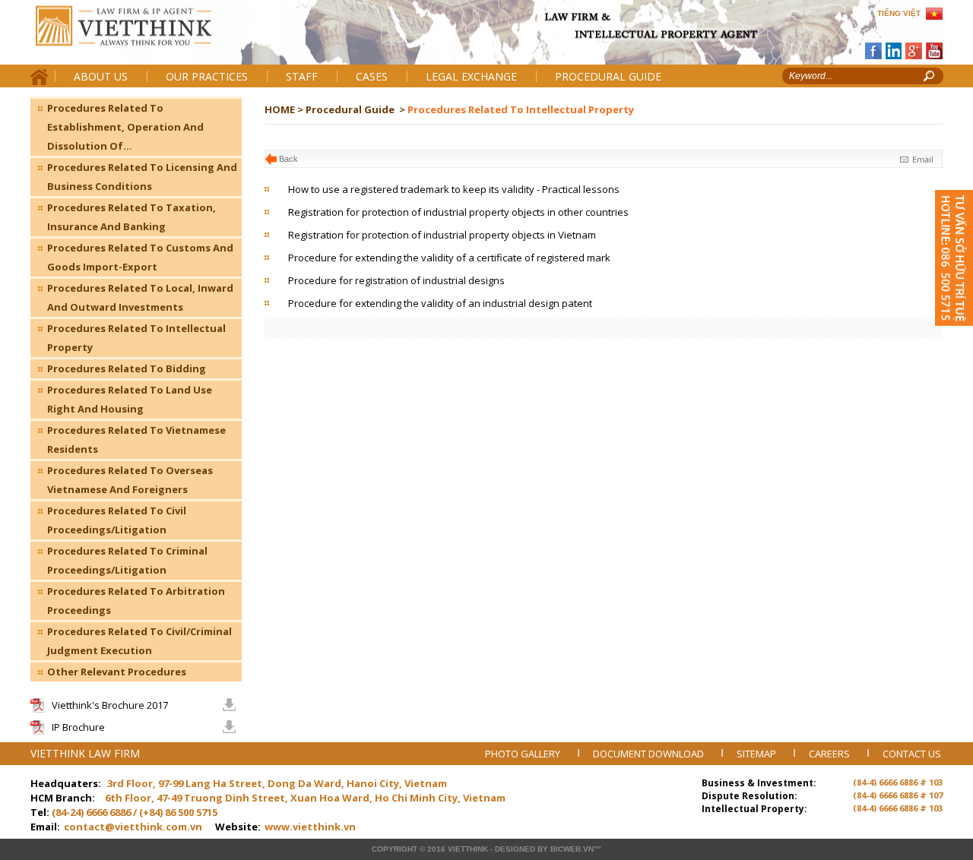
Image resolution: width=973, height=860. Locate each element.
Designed (515, 849)
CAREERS (830, 753)
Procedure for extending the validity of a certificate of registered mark (449, 257)
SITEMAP (757, 753)
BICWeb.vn (572, 849)
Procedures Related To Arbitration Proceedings (136, 600)
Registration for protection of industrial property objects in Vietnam (442, 235)
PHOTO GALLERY (524, 753)
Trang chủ (135, 38)
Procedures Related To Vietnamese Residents (136, 439)
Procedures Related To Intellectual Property (136, 337)
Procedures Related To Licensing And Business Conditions (142, 176)
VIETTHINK (468, 849)
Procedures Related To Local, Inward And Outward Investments (140, 297)
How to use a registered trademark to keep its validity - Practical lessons (454, 189)
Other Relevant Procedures (116, 671)
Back (288, 158)
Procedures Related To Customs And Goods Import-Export (140, 257)
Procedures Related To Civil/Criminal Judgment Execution (139, 640)
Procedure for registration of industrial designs (396, 280)
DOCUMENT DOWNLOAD (649, 753)
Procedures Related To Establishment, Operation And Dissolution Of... (125, 127)
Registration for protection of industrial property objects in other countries (458, 212)
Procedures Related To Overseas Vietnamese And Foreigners (130, 479)
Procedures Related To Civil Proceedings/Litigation (116, 520)
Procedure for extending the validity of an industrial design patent (440, 303)
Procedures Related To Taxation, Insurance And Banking (131, 217)
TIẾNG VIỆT (899, 13)
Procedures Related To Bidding (126, 368)
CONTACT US (912, 753)
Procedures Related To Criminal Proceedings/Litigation (127, 560)
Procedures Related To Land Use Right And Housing (129, 399)
